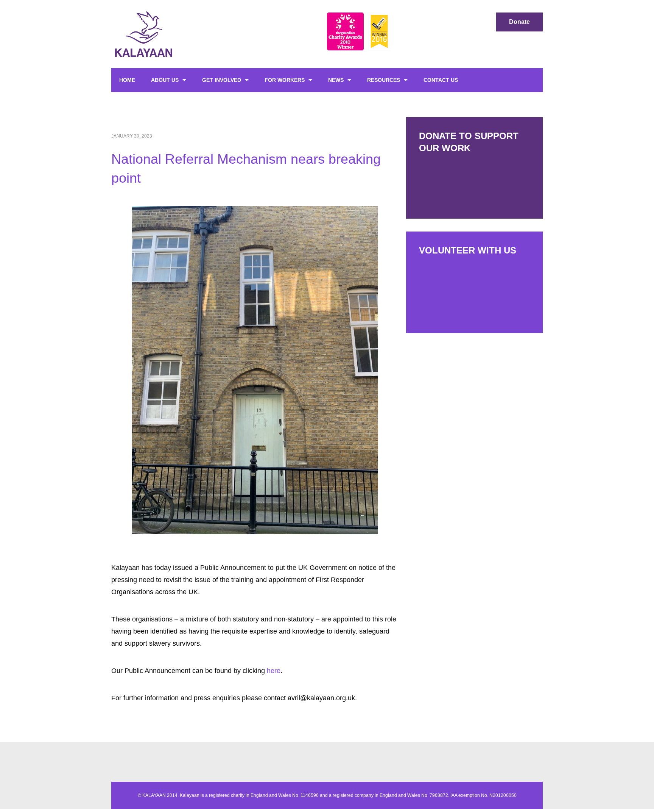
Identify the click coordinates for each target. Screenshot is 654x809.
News (336, 80)
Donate (519, 22)
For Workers (285, 80)
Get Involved (221, 80)
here (273, 670)
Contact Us (441, 80)
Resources (383, 80)
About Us (165, 80)
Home (127, 80)
